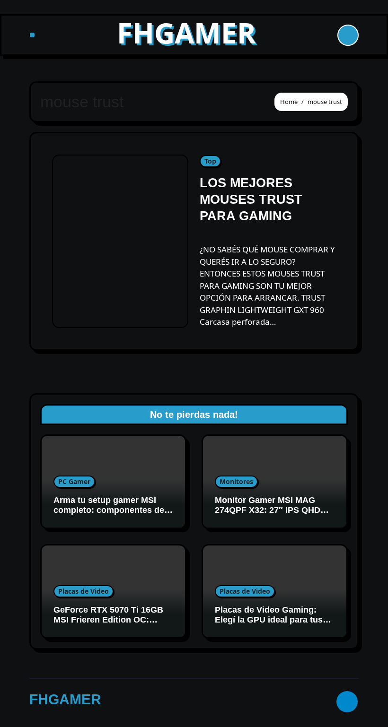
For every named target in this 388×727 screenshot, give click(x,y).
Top (210, 160)
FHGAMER (186, 32)
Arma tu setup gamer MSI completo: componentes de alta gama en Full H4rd (108, 510)
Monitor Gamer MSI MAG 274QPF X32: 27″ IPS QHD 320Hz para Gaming (267, 510)
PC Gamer (74, 481)
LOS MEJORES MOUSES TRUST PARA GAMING (251, 199)
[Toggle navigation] (32, 35)
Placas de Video (83, 591)
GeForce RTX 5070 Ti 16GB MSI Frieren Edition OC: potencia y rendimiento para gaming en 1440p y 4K (110, 625)
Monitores (236, 481)
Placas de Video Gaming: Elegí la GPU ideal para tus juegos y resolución (269, 620)
